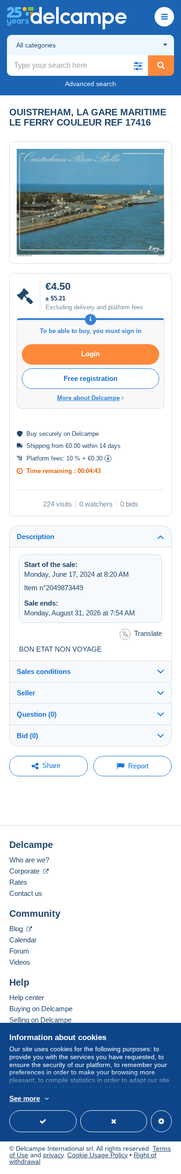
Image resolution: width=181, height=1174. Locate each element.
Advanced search (90, 83)
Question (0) (37, 714)
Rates (18, 882)
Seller (26, 693)
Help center (26, 997)
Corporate (25, 871)
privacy (53, 1155)
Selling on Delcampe (40, 1020)
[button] (138, 65)
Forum (19, 951)
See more (24, 1098)
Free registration (90, 378)
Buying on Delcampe (40, 1009)
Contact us (25, 893)
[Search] (161, 65)
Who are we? (29, 860)
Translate (148, 633)
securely (50, 433)
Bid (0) (27, 736)
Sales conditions (44, 671)
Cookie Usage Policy (97, 1155)
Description (35, 536)
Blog (17, 929)
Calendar (23, 940)
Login (90, 354)
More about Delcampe (88, 397)
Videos (19, 962)
